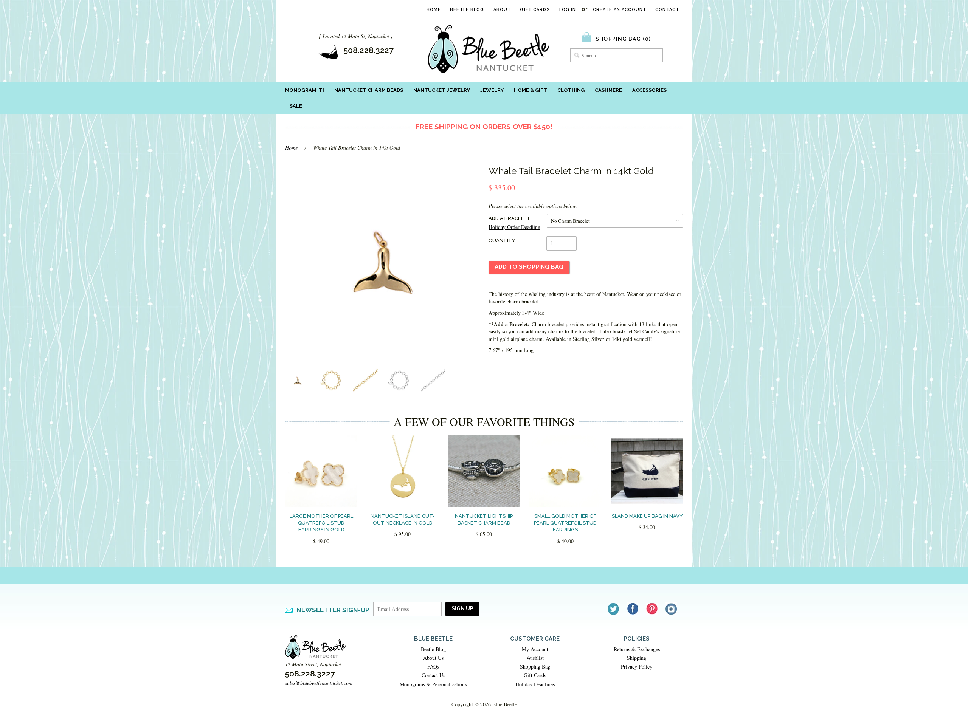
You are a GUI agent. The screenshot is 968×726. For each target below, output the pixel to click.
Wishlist (535, 657)
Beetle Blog (467, 9)
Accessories (649, 90)
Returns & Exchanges (637, 649)
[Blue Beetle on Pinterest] (652, 608)
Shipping (636, 657)
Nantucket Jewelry (441, 90)
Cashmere (608, 90)
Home (434, 9)
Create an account (619, 9)
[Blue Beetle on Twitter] (614, 608)
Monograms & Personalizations (433, 684)
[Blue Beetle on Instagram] (671, 608)
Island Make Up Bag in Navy (647, 516)
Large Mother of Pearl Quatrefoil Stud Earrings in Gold (321, 523)
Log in (567, 9)
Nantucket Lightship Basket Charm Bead (484, 519)
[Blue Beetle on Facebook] (633, 608)
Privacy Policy (636, 666)
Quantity (502, 240)
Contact (667, 9)
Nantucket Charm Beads (368, 90)
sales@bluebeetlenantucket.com (318, 682)
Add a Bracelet (510, 218)
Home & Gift (530, 90)
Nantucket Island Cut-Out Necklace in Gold (403, 519)
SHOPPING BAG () (623, 39)
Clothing (571, 90)
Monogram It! (304, 90)
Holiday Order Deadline (514, 227)
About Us (433, 657)
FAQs (433, 666)
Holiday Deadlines (535, 684)
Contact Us (433, 675)
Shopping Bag (535, 666)
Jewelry (492, 90)
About (502, 9)
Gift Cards (535, 9)
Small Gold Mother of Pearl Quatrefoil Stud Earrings (565, 523)
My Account (535, 649)
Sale (296, 106)
